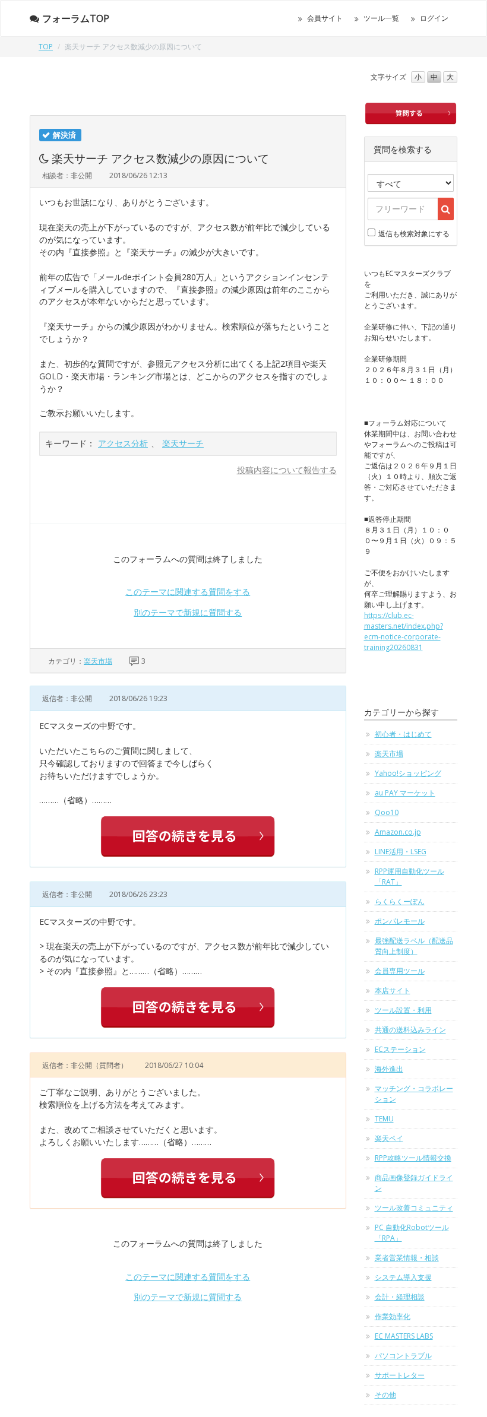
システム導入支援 (403, 1277)
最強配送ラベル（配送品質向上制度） (414, 946)
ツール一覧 (381, 18)
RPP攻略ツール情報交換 (413, 1158)
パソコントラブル (403, 1356)
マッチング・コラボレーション (414, 1093)
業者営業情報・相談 (407, 1258)
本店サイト (392, 990)
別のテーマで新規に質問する (188, 612)
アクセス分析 (123, 443)
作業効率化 (392, 1316)
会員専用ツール (400, 971)
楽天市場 (98, 661)
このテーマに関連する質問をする (187, 591)
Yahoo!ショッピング (408, 773)
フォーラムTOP (75, 18)
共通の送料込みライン (410, 1030)
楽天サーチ (183, 443)
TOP (46, 47)
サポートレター (400, 1375)
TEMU (384, 1119)
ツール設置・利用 (403, 1010)
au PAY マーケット (405, 793)
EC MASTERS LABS (404, 1336)
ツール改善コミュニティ (414, 1208)
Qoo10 (387, 812)
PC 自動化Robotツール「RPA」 (412, 1232)
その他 (385, 1395)
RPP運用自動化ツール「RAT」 (409, 876)
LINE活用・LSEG (400, 852)
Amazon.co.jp (398, 832)
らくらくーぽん (400, 901)
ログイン (434, 18)
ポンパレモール (400, 921)
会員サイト (325, 18)
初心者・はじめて (403, 734)
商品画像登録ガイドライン (414, 1182)
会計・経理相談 (400, 1297)
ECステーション (400, 1049)
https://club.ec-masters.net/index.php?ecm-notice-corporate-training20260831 (403, 631)
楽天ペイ (389, 1138)
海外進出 (389, 1069)
